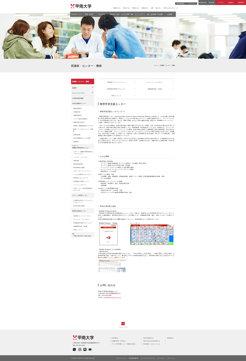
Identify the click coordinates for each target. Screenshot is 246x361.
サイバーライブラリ (78, 93)
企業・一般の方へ (156, 8)
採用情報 (169, 338)
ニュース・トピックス (80, 157)
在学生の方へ (127, 8)
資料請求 (241, 2)
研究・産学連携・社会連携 (155, 14)
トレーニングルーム (79, 185)
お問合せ (231, 2)
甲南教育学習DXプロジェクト (116, 89)
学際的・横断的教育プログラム (83, 126)
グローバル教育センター (80, 195)
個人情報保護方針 (134, 358)
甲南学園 (114, 338)
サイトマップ (171, 358)
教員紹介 (76, 141)
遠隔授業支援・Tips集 (155, 89)
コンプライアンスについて (147, 358)
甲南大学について (76, 14)
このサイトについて (121, 358)
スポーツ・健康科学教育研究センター (80, 147)
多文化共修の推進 (79, 206)
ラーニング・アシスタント (154, 82)
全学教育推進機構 (78, 98)
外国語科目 (76, 112)
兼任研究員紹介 (78, 164)
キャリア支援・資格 (127, 14)
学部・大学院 (89, 14)
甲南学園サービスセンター (150, 344)
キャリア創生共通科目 (80, 119)
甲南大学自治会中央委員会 (150, 341)
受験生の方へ (117, 8)
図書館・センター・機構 (80, 81)
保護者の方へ (145, 8)
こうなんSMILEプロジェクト (82, 174)
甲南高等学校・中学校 (118, 341)
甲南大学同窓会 (147, 338)
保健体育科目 (77, 115)
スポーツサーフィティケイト (82, 171)
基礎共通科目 (77, 108)
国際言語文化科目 (79, 122)
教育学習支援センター (79, 211)
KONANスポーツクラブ (80, 178)
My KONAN (180, 4)
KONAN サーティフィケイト (116, 82)
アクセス (221, 2)
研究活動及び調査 (79, 167)
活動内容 (76, 160)
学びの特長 (102, 14)
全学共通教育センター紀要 (81, 138)
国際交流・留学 (114, 14)
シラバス (191, 4)
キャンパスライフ (140, 14)
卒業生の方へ (136, 8)
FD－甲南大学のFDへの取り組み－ (82, 235)
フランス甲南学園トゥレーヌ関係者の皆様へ (124, 344)
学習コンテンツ (116, 96)
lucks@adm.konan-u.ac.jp (112, 297)
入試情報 (169, 14)
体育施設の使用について (81, 181)
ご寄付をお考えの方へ (169, 8)
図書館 (74, 88)
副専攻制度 (76, 135)
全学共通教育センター (79, 103)
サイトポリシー (161, 358)
